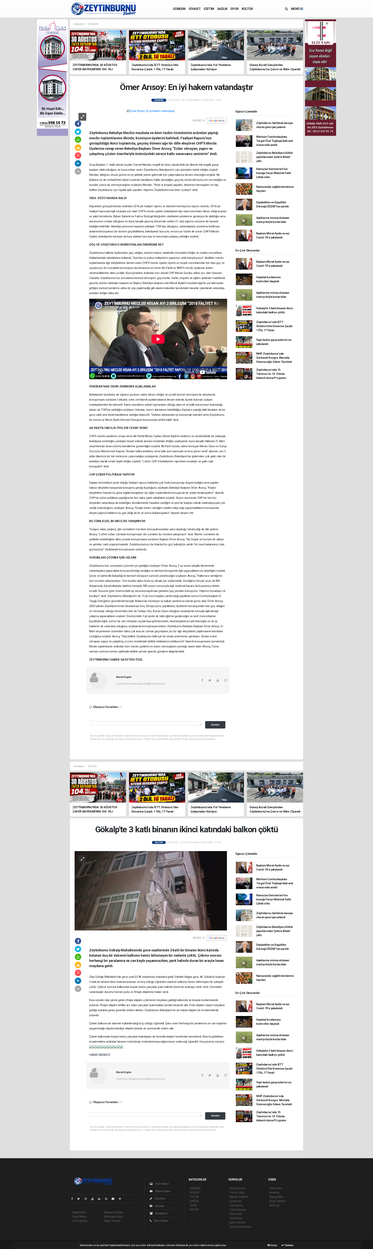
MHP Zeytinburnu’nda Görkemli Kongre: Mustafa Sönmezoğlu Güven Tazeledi (274, 357)
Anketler (274, 1192)
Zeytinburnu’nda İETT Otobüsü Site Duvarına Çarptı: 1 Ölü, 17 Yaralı (274, 326)
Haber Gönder (112, 1220)
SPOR (234, 9)
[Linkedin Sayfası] (101, 1198)
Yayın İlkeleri (79, 1216)
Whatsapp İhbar (113, 1216)
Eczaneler (235, 1201)
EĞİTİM (209, 9)
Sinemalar (236, 1213)
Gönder (215, 724)
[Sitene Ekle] (121, 1198)
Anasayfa (79, 24)
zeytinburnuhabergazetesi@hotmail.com (140, 683)
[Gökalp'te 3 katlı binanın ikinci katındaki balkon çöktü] (151, 890)
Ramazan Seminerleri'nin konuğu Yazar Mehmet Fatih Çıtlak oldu (273, 173)
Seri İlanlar (236, 1218)
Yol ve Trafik (237, 1192)
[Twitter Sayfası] (80, 1198)
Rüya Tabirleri (277, 1201)
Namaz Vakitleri (239, 1196)
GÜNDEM (179, 9)
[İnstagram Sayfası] (87, 1198)
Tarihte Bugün (238, 1209)
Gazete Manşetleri (241, 1226)
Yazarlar (159, 1198)
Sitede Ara (275, 1188)
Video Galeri (162, 1191)
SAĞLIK (222, 9)
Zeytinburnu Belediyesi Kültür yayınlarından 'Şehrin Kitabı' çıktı (274, 157)
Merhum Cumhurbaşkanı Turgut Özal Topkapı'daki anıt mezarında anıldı (274, 140)
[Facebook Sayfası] (73, 1198)
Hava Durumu (238, 1188)
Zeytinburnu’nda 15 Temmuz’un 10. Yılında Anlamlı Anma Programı (271, 373)
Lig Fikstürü (236, 1205)
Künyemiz (161, 1213)
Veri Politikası (80, 1220)
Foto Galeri (162, 1183)
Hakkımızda (79, 1212)
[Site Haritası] (115, 1198)
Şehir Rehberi (238, 1222)
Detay (273, 1245)
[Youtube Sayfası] (94, 1198)
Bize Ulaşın (161, 1220)
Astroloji (274, 1205)
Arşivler (160, 1205)
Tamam (288, 1245)
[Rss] (107, 1198)
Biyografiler (276, 1196)
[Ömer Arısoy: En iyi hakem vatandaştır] (151, 111)
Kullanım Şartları (113, 1212)
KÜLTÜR (247, 9)
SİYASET (195, 9)
